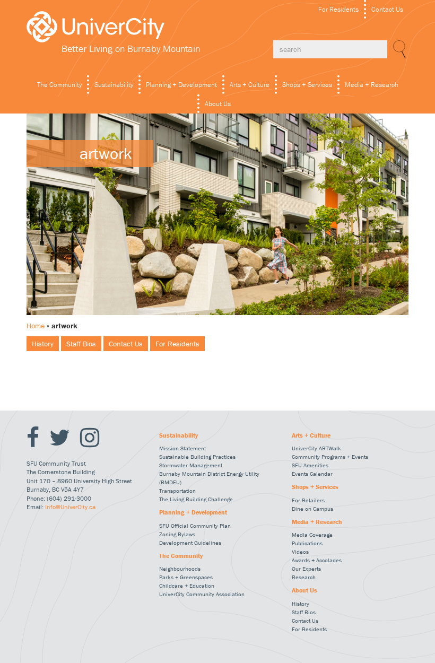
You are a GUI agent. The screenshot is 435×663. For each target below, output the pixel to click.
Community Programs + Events (330, 456)
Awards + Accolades (317, 560)
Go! (397, 49)
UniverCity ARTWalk (316, 448)
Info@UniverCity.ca (70, 507)
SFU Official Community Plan (195, 525)
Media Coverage (312, 534)
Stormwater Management (190, 465)
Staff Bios (81, 343)
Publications (307, 543)
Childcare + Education (186, 585)
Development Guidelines (190, 542)
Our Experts (306, 568)
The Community (59, 84)
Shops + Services (307, 84)
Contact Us (387, 9)
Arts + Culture (249, 84)
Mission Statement (182, 448)
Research (304, 577)
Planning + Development (181, 84)
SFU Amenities (310, 465)
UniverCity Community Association (202, 594)
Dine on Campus (312, 508)
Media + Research (371, 84)
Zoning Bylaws (177, 534)
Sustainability (113, 84)
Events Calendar (312, 473)
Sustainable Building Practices (197, 456)
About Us (218, 103)
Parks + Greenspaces (186, 577)
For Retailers (308, 500)
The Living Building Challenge (196, 499)
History (43, 343)
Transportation (177, 490)
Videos (300, 551)
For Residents (338, 9)
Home (36, 325)
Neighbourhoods (180, 568)
